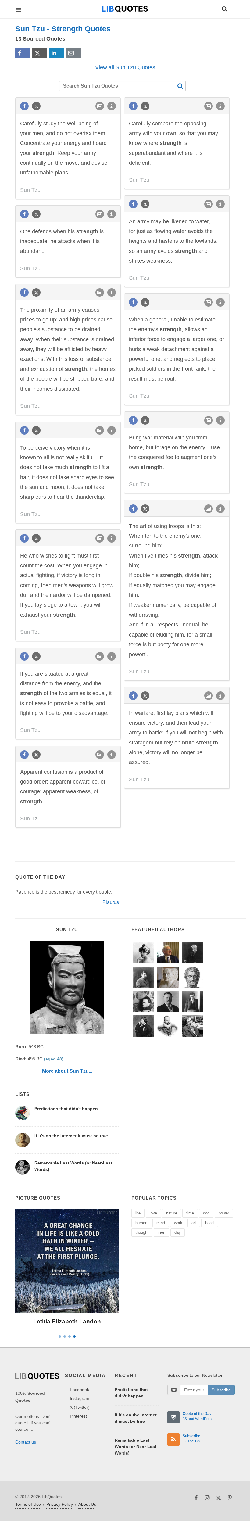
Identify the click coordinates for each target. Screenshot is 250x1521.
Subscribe (221, 1389)
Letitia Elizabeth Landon (67, 1321)
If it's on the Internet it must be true (71, 1135)
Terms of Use (28, 1504)
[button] (224, 8)
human (141, 1223)
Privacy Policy (59, 1504)
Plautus (110, 902)
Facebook (79, 1389)
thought (141, 1232)
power (224, 1213)
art (193, 1223)
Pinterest (78, 1416)
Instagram (79, 1398)
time (190, 1213)
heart (209, 1223)
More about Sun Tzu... (67, 1071)
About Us (87, 1504)
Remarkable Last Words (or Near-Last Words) (135, 1446)
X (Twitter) (80, 1407)
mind (160, 1223)
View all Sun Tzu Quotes (125, 67)
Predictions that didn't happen (66, 1108)
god (206, 1213)
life (138, 1213)
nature (171, 1213)
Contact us (25, 1442)
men (161, 1232)
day (177, 1232)
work (178, 1223)
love (153, 1213)
